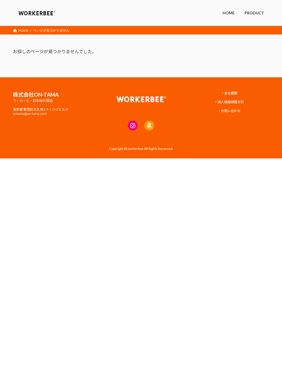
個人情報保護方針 (231, 102)
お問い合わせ (231, 111)
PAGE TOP (270, 360)
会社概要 (230, 93)
